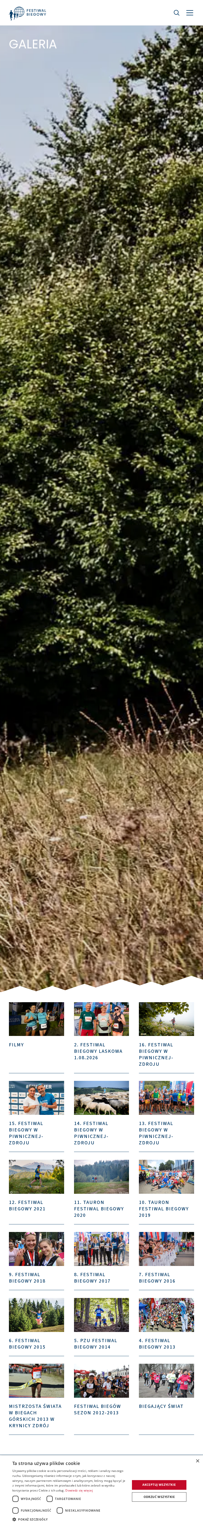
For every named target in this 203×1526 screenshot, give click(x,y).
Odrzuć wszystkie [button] (159, 1497)
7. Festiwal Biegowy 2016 (157, 1277)
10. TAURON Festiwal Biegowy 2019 (164, 1209)
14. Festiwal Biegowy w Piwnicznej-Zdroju (91, 1133)
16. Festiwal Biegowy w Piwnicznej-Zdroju (156, 1054)
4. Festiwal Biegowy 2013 (157, 1343)
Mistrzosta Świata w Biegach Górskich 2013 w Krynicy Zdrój (35, 1416)
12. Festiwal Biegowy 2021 (27, 1205)
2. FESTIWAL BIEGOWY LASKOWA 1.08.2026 (98, 1051)
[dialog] (101, 1491)
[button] (69, 1519)
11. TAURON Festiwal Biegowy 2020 (99, 1209)
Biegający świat (161, 1406)
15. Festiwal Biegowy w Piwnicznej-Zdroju (26, 1133)
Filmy (16, 1045)
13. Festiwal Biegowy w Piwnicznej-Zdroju (156, 1133)
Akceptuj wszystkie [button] (159, 1485)
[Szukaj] (176, 12)
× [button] (197, 1461)
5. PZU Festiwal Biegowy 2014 (95, 1343)
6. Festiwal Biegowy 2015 (27, 1343)
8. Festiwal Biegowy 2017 (92, 1277)
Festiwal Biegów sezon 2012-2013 (97, 1409)
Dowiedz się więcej (79, 1490)
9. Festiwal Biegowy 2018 (27, 1277)
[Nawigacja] (189, 12)
